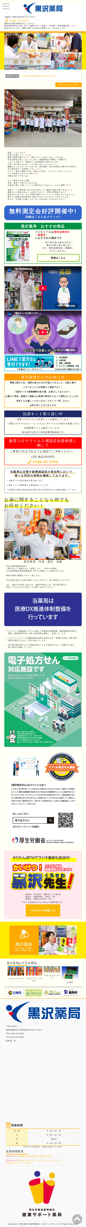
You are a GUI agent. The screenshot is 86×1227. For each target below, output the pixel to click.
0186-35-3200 (18, 20)
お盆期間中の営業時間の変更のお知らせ (39, 76)
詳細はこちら (58, 258)
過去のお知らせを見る (68, 85)
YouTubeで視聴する (43, 910)
